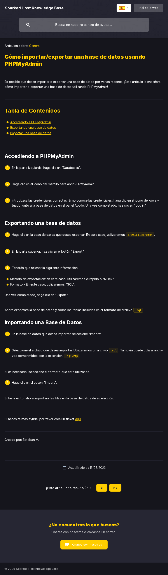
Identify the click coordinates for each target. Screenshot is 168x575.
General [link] (34, 46)
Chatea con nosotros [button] (87, 544)
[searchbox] (84, 25)
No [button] (115, 487)
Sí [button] (101, 487)
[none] (34, 8)
